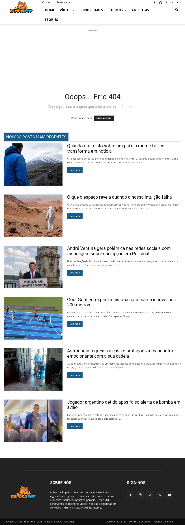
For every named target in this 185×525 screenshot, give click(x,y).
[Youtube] (178, 2)
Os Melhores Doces (116, 521)
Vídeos (65, 10)
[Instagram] (160, 2)
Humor (117, 10)
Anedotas (140, 10)
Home (50, 10)
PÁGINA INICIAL (103, 118)
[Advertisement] (92, 58)
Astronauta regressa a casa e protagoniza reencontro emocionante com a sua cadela (120, 353)
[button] (176, 10)
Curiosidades (91, 10)
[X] (172, 2)
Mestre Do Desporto (139, 521)
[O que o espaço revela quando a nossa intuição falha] (33, 215)
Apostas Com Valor (164, 521)
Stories (51, 20)
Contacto (47, 2)
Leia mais (75, 170)
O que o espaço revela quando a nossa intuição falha (119, 197)
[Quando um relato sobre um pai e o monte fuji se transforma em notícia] (33, 164)
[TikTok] (166, 2)
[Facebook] (154, 2)
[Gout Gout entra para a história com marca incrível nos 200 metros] (33, 318)
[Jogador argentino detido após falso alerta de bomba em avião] (33, 420)
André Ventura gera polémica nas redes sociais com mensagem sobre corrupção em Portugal (119, 251)
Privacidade (63, 2)
